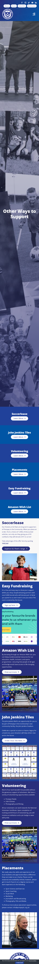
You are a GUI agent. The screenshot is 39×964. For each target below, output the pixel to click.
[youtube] (32, 2)
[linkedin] (36, 2)
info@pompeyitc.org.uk (21, 907)
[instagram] (25, 2)
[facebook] (22, 2)
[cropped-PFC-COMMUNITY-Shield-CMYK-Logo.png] (7, 10)
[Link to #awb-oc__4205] (34, 14)
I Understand (19, 962)
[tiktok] (29, 2)
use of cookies (32, 960)
